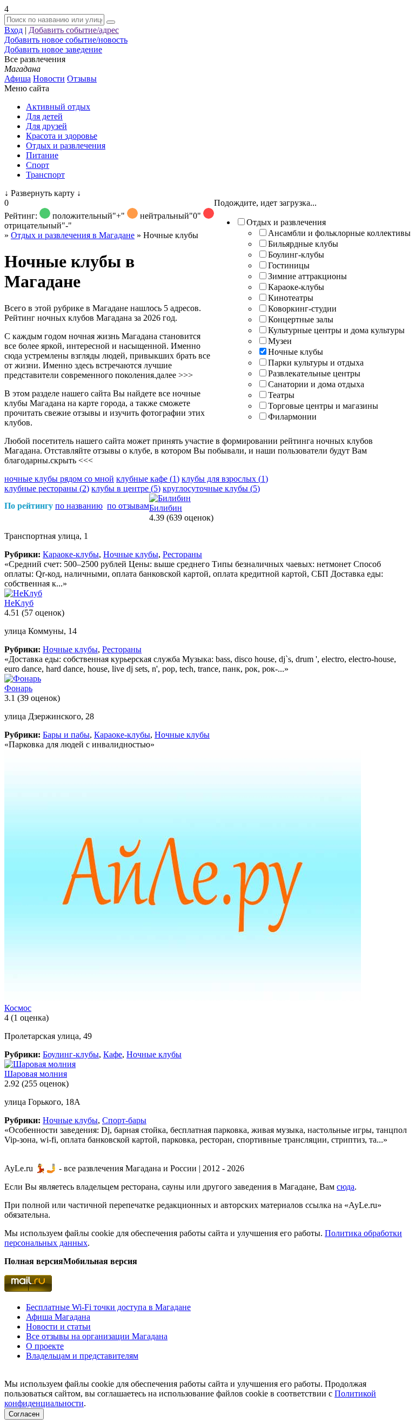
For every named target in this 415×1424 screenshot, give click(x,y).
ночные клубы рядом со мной (59, 478)
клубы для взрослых (225, 478)
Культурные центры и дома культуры (336, 330)
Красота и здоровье (61, 135)
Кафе (112, 1054)
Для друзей (46, 126)
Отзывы (82, 78)
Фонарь (18, 688)
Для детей (44, 116)
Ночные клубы (295, 351)
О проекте (45, 1346)
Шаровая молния (35, 1073)
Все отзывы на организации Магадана (97, 1336)
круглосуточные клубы (211, 488)
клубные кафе (147, 478)
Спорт (37, 165)
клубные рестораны (46, 488)
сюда (345, 1186)
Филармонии (292, 416)
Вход (13, 30)
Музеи (280, 341)
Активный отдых (58, 106)
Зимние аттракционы (307, 276)
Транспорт (45, 174)
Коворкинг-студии (302, 308)
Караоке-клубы (296, 287)
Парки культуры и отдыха (316, 362)
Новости (49, 78)
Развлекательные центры (314, 373)
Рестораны (182, 554)
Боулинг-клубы (296, 254)
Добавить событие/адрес (74, 30)
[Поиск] (110, 22)
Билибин (165, 507)
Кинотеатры (290, 297)
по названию (79, 505)
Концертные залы (300, 319)
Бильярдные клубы (303, 243)
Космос (17, 1008)
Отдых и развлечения (65, 145)
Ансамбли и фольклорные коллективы (339, 233)
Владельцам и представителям (82, 1355)
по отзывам (128, 505)
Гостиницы (289, 265)
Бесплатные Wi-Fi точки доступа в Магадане (108, 1307)
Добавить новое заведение (53, 49)
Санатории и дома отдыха (316, 384)
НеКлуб (19, 603)
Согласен (24, 1414)
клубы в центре (125, 488)
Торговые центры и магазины (323, 405)
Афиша (17, 78)
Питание (42, 155)
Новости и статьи (58, 1326)
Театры (281, 395)
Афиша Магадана (58, 1316)
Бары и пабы (66, 734)
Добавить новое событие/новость (66, 39)
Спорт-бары (124, 1120)
